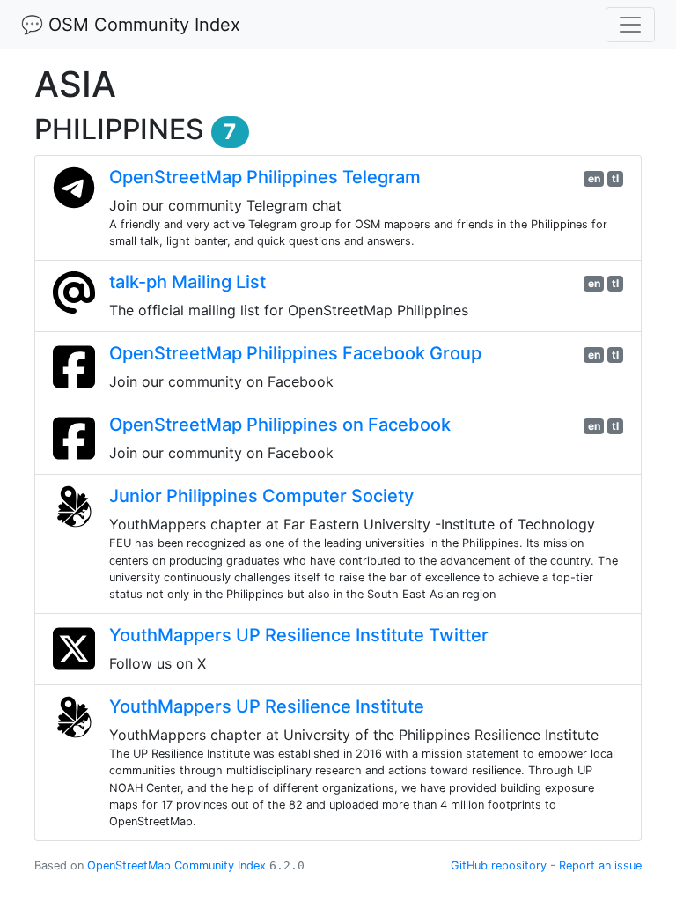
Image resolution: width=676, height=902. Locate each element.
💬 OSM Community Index (130, 24)
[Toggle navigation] (630, 24)
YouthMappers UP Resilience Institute (266, 706)
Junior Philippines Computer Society (261, 495)
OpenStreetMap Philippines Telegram (265, 177)
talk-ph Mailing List (187, 281)
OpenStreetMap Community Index (176, 865)
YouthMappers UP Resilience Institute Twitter (299, 635)
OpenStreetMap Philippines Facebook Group (295, 353)
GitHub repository (499, 865)
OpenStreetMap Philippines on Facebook (280, 424)
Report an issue (600, 865)
